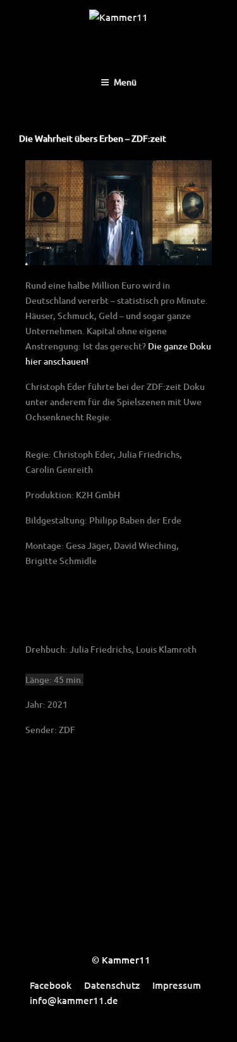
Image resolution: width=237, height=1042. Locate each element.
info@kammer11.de (74, 1000)
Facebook (50, 985)
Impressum (176, 985)
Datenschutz (112, 985)
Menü (125, 82)
